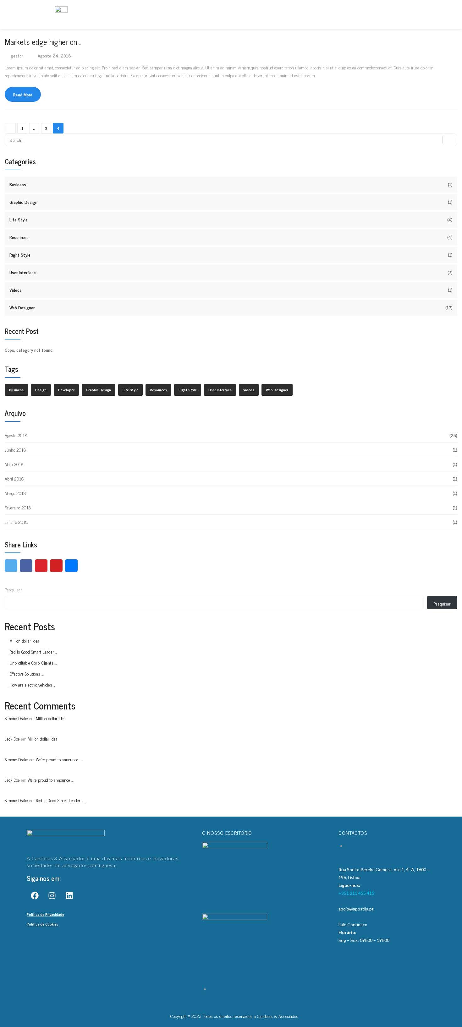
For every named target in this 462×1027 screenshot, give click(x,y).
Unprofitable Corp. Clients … (33, 662)
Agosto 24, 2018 (54, 55)
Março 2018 (15, 493)
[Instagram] (52, 896)
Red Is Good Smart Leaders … (61, 800)
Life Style (18, 219)
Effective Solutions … (26, 673)
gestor (17, 55)
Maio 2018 (14, 464)
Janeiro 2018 (16, 521)
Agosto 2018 (16, 435)
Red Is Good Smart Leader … (33, 651)
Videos (15, 289)
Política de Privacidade (45, 914)
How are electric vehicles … (32, 684)
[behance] (71, 565)
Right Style (19, 254)
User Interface (22, 272)
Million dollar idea (24, 640)
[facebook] (26, 565)
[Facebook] (34, 896)
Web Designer (22, 307)
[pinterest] (41, 565)
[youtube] (56, 565)
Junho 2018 (15, 449)
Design (41, 390)
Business (17, 184)
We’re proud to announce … (59, 759)
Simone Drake (16, 718)
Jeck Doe (12, 738)
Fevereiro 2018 (18, 507)
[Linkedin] (69, 896)
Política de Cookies (42, 924)
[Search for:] (231, 139)
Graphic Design (23, 201)
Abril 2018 (14, 478)
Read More (22, 94)
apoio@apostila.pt (356, 908)
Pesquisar (13, 589)
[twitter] (11, 565)
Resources (19, 237)
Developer (66, 390)
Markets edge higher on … (44, 41)
